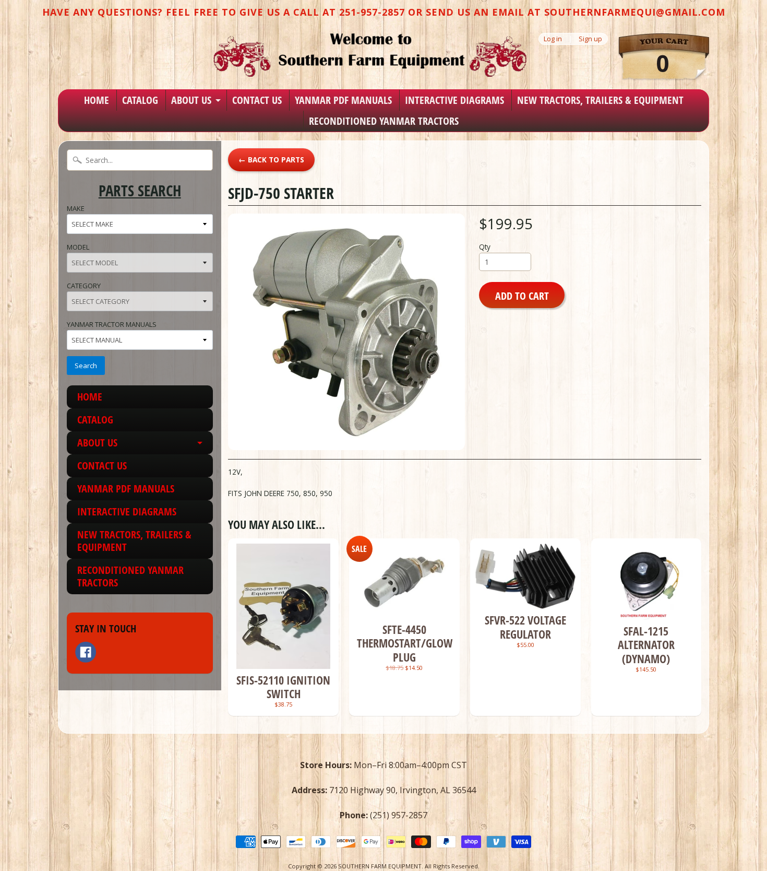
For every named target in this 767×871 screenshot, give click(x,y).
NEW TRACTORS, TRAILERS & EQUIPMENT (600, 100)
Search (86, 365)
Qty (484, 247)
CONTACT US (257, 100)
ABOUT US (191, 100)
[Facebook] (85, 652)
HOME (96, 100)
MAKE (76, 208)
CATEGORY (84, 285)
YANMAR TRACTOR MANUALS (112, 324)
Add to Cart (522, 295)
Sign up (590, 39)
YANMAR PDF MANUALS (343, 100)
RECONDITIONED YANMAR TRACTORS (384, 121)
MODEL (78, 247)
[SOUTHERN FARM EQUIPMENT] (369, 55)
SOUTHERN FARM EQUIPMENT (380, 866)
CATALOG (140, 100)
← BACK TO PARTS (271, 159)
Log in (553, 39)
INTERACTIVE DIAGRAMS (454, 100)
